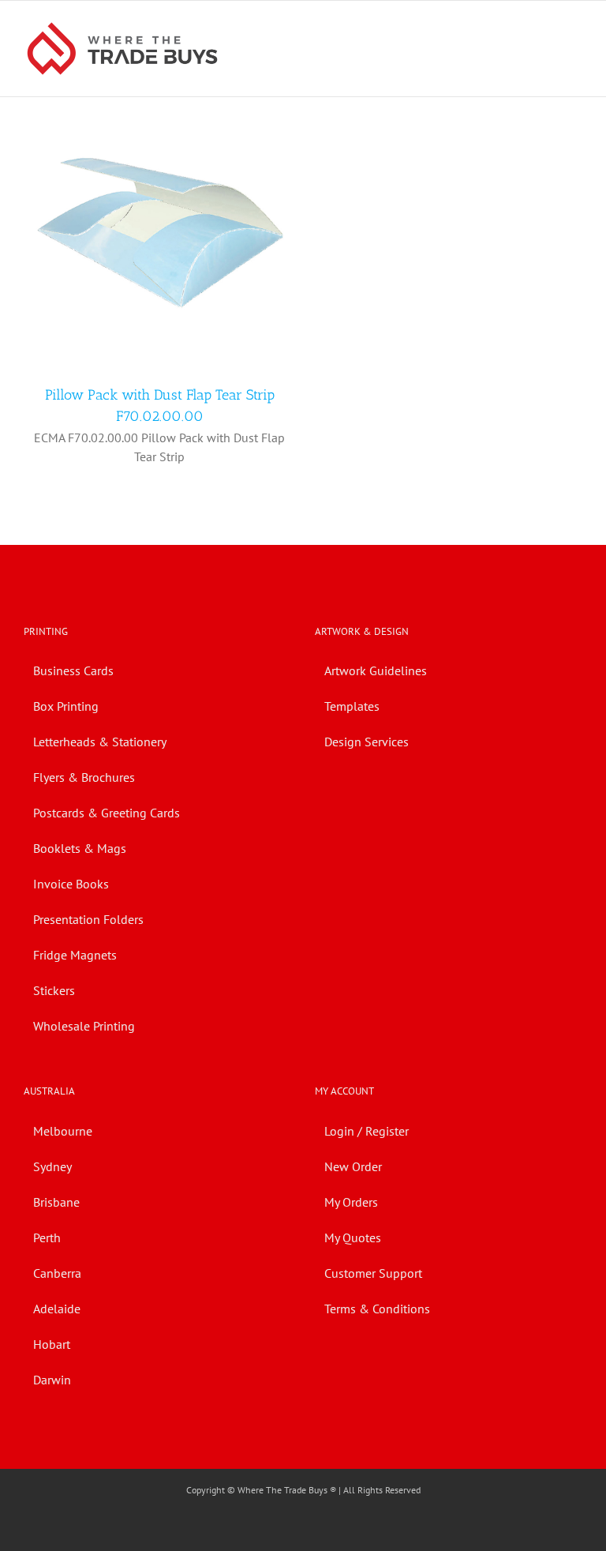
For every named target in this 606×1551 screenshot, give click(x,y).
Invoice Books (71, 884)
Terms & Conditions (377, 1308)
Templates (352, 706)
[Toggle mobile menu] (576, 25)
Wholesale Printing (84, 1026)
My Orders (351, 1202)
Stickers (54, 990)
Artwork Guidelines (375, 670)
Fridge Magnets (75, 955)
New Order (353, 1166)
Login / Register (366, 1131)
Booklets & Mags (79, 848)
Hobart (51, 1344)
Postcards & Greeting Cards (106, 813)
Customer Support (373, 1273)
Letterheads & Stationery (99, 741)
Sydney (52, 1166)
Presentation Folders (88, 919)
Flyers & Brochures (84, 777)
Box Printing (66, 706)
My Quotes (352, 1237)
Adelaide (56, 1308)
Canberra (57, 1273)
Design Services (366, 741)
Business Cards (73, 670)
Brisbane (56, 1202)
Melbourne (62, 1131)
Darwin (52, 1380)
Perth (47, 1237)
